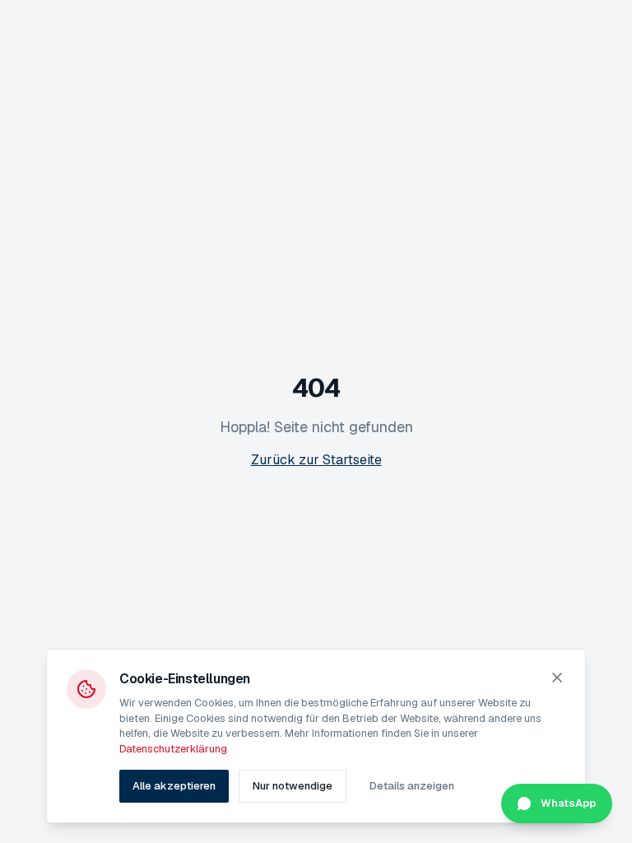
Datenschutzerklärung (173, 749)
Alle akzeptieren (174, 786)
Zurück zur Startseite (316, 459)
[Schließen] (557, 677)
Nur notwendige (292, 786)
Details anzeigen (411, 786)
